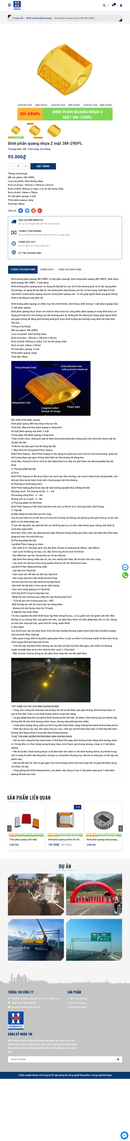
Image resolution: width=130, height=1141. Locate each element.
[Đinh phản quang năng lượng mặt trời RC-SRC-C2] (103, 820)
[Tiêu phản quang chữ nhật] (26, 820)
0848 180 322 (29, 1003)
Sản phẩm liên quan (29, 797)
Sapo (109, 1075)
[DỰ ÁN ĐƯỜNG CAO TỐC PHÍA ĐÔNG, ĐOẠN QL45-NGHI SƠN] (94, 940)
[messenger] (124, 1135)
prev (9, 828)
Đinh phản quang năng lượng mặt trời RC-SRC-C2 (102, 839)
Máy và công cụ (78, 1003)
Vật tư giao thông (78, 998)
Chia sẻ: (12, 210)
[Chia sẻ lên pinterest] (33, 210)
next (120, 828)
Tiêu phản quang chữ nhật (23, 839)
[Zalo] (125, 567)
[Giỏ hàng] (112, 5)
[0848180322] (125, 575)
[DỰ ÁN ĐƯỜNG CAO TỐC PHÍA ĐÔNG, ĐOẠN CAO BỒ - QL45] (94, 894)
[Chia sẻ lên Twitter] (27, 210)
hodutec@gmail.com (30, 1007)
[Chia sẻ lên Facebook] (20, 210)
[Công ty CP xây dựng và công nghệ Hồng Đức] (17, 5)
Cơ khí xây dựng (78, 1007)
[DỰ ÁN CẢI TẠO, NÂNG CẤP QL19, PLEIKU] (36, 894)
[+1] (39, 210)
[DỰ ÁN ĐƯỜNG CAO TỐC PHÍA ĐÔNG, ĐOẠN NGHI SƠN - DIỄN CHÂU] (36, 940)
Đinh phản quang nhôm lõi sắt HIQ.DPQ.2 (64, 839)
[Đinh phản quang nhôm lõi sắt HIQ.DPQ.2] (65, 820)
